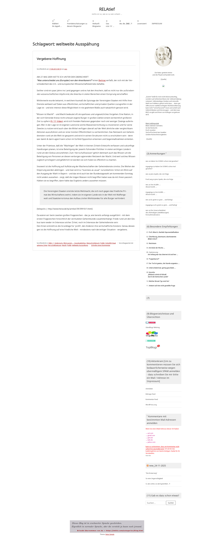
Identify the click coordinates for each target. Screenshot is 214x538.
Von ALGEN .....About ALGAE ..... (153, 186)
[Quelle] (163, 79)
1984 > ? (51, 243)
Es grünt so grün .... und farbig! (162, 200)
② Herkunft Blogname (96, 23)
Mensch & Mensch (93, 243)
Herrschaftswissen (54, 245)
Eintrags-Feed (150, 394)
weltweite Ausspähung (80, 245)
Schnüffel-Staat (110, 243)
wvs (65, 69)
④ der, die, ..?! (125, 23)
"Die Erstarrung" (151, 473)
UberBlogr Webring (153, 327)
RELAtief (107, 9)
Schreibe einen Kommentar (100, 245)
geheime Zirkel (42, 245)
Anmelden (149, 389)
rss (147, 455)
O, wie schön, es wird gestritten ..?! (158, 484)
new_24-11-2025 (157, 465)
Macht (64, 245)
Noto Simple (110, 534)
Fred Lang (149, 179)
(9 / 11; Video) (56, 121)
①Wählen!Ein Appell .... (57, 23)
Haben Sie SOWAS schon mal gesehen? (164, 161)
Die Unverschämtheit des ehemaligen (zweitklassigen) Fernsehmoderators (157, 212)
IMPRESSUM (157, 23)
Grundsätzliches (80, 243)
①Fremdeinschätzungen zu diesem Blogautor (77, 23)
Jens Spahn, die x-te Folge (160, 174)
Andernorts (59, 243)
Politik (102, 243)
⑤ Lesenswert (142, 22)
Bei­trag (102, 80)
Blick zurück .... (69, 243)
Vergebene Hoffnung (51, 59)
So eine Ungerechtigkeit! (154, 478)
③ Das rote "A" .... (110, 23)
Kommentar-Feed (152, 399)
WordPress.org (151, 405)
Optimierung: (162, 253)
